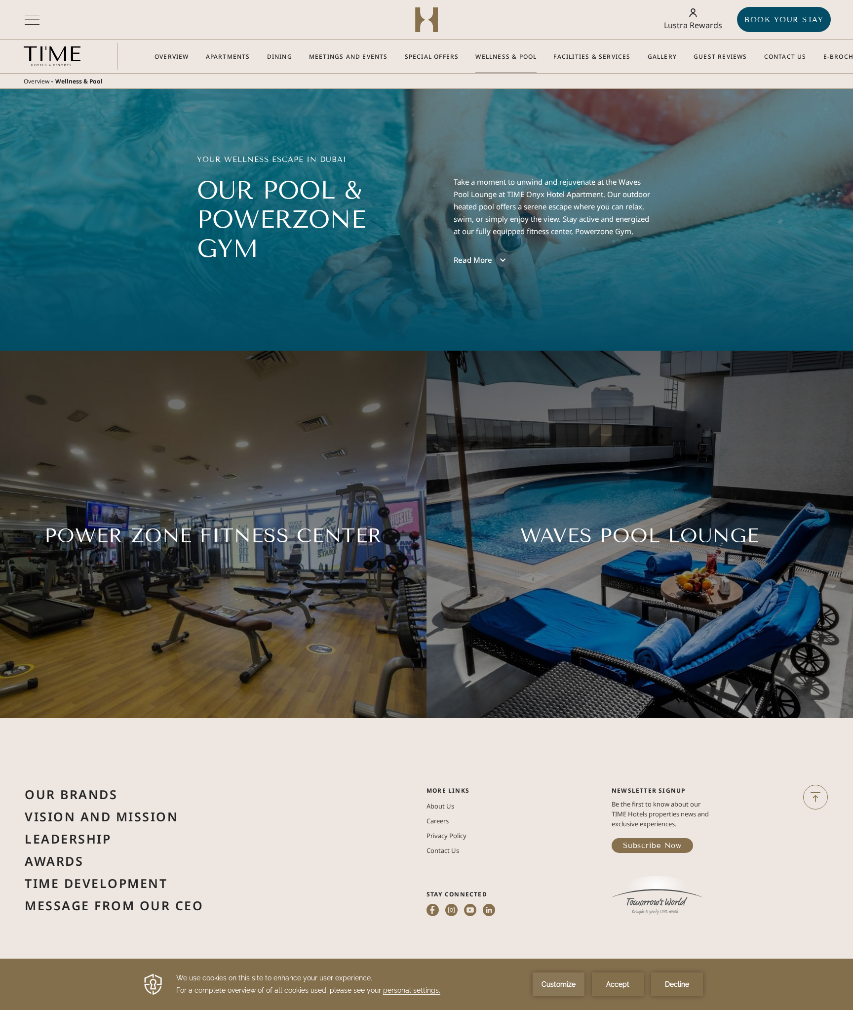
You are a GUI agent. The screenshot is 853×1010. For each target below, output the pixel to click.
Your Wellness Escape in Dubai (272, 159)
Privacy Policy (446, 835)
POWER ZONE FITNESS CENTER (213, 535)
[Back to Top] (815, 797)
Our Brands (71, 794)
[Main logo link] (52, 56)
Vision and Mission (101, 816)
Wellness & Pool (79, 81)
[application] (426, 984)
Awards (54, 860)
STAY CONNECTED (456, 894)
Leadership (68, 838)
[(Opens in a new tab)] (657, 896)
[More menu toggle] (32, 20)
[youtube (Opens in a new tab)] (470, 911)
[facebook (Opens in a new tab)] (432, 911)
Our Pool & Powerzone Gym (281, 219)
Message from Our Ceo (114, 905)
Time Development (96, 883)
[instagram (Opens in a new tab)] (451, 911)
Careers (437, 820)
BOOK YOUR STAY (783, 19)
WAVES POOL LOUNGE (639, 535)
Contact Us (213, 584)
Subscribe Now (652, 845)
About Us (440, 806)
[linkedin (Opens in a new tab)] (489, 911)
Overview (36, 81)
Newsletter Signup (648, 790)
